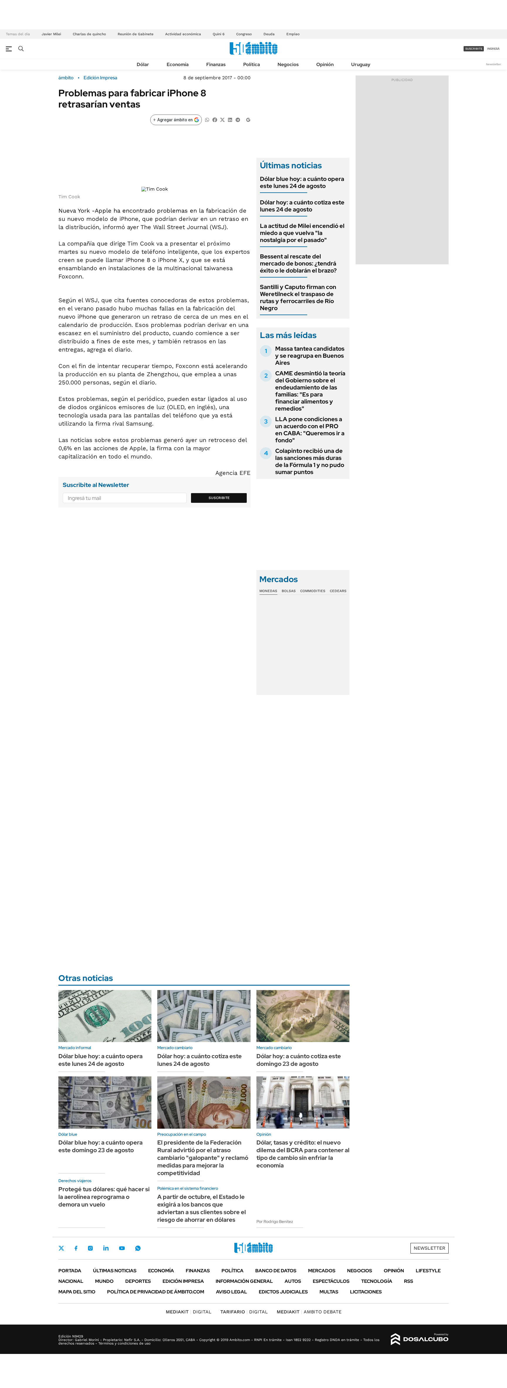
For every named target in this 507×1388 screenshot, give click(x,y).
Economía (178, 64)
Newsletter (493, 64)
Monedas (268, 591)
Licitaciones (366, 1292)
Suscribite (219, 498)
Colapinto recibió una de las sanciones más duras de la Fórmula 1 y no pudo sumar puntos (309, 461)
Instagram (90, 1248)
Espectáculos (331, 1281)
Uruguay (360, 64)
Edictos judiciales (283, 1292)
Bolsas (289, 591)
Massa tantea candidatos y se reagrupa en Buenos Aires (309, 356)
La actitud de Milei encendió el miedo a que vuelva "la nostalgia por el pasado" (302, 233)
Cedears (338, 591)
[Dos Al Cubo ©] (420, 1339)
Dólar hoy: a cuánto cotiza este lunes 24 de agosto (302, 206)
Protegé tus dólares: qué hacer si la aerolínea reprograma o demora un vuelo (104, 1196)
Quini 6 (218, 34)
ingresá (493, 48)
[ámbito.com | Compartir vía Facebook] (214, 119)
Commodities (312, 591)
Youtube (122, 1248)
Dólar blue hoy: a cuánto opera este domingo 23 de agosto (100, 1146)
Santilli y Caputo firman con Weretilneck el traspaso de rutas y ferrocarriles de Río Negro (298, 297)
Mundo (104, 1281)
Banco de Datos (275, 1271)
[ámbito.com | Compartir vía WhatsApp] (207, 119)
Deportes (138, 1281)
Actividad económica (183, 34)
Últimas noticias (114, 1271)
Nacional (70, 1281)
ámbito (66, 77)
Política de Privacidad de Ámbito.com (155, 1292)
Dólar (143, 64)
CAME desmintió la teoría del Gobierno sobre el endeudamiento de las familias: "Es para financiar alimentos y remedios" (310, 390)
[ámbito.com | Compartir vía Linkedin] (230, 119)
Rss (408, 1281)
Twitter (61, 1248)
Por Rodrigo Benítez (274, 1221)
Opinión (325, 64)
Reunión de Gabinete (135, 34)
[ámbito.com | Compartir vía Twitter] (222, 119)
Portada (69, 1271)
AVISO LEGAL (231, 1292)
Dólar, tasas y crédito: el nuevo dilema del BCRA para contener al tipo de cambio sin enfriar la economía (302, 1154)
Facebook (76, 1248)
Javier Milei (51, 34)
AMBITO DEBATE (309, 1312)
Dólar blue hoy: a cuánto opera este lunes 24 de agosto (302, 182)
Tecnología (376, 1281)
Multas (329, 1292)
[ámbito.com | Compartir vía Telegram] (237, 119)
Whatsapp (138, 1248)
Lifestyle (428, 1271)
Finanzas (216, 64)
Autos (293, 1281)
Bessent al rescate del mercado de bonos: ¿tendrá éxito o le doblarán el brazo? (298, 263)
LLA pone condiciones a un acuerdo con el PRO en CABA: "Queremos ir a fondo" (309, 429)
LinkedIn (106, 1248)
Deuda (269, 34)
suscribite (473, 48)
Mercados (321, 1271)
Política (251, 64)
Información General (244, 1281)
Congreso (244, 34)
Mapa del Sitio (76, 1292)
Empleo (293, 34)
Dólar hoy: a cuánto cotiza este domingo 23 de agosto (298, 1060)
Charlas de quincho (89, 34)
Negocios (288, 64)
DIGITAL (189, 1312)
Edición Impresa (183, 1281)
